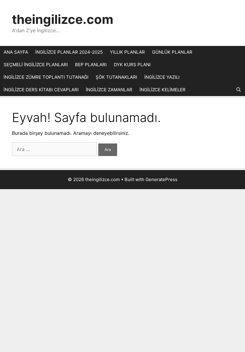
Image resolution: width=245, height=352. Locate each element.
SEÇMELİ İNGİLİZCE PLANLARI (36, 64)
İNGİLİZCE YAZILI (162, 77)
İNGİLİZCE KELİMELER (163, 89)
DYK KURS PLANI (132, 64)
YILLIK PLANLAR (127, 52)
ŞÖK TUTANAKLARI (116, 77)
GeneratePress (161, 179)
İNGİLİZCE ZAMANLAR (109, 89)
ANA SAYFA (16, 52)
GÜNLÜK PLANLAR (172, 52)
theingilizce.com (62, 19)
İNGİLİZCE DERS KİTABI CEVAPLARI (41, 89)
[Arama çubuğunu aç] (238, 90)
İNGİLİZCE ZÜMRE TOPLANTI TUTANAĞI (46, 77)
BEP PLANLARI (91, 64)
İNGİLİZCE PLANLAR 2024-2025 (69, 52)
